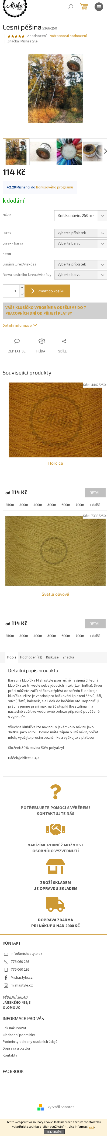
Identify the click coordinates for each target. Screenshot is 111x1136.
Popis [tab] (11, 657)
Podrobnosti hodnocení (68, 36)
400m (37, 505)
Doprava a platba (16, 1048)
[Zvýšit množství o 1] (22, 288)
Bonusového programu (54, 187)
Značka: (22, 41)
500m (51, 505)
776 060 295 (20, 961)
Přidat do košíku (50, 291)
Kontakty (10, 1055)
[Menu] (98, 6)
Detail (95, 492)
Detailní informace (17, 325)
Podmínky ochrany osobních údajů (30, 1041)
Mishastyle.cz (22, 977)
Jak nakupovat (14, 1028)
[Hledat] (70, 6)
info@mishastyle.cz (26, 953)
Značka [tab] (68, 657)
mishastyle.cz (22, 985)
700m (79, 505)
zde (91, 1126)
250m (9, 505)
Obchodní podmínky (19, 1035)
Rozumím (54, 1132)
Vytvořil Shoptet (61, 1107)
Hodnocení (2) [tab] (31, 657)
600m (65, 505)
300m (23, 505)
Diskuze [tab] (52, 657)
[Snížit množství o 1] (22, 294)
